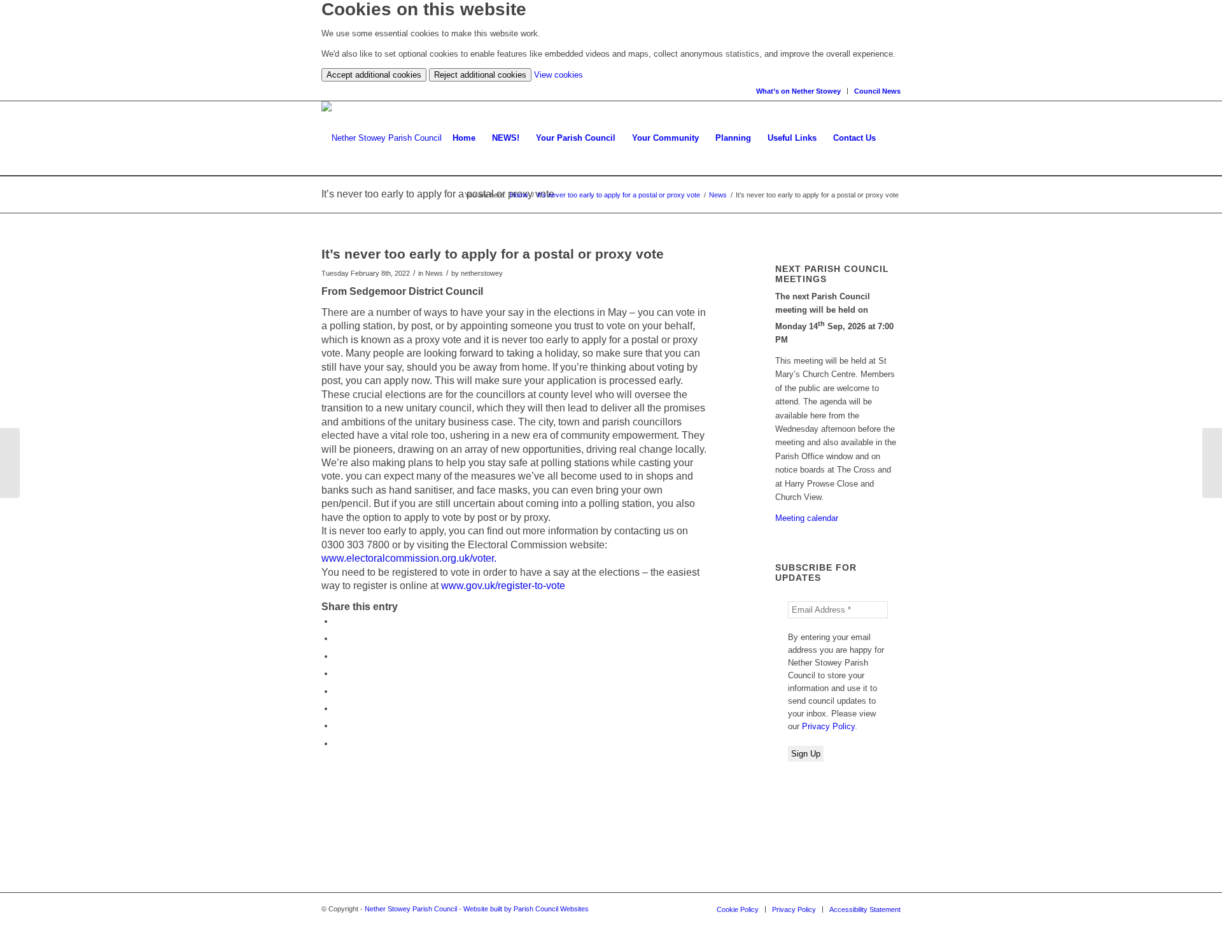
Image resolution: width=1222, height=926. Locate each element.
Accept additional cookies (374, 75)
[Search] (892, 138)
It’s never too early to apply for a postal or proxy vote (618, 195)
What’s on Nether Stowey (798, 91)
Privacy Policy (828, 726)
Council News (877, 91)
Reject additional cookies (480, 75)
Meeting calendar (806, 518)
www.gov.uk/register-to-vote (503, 585)
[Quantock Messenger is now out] (10, 463)
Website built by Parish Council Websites (526, 909)
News (718, 195)
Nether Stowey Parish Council (411, 909)
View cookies (558, 75)
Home (519, 195)
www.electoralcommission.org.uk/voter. (408, 558)
